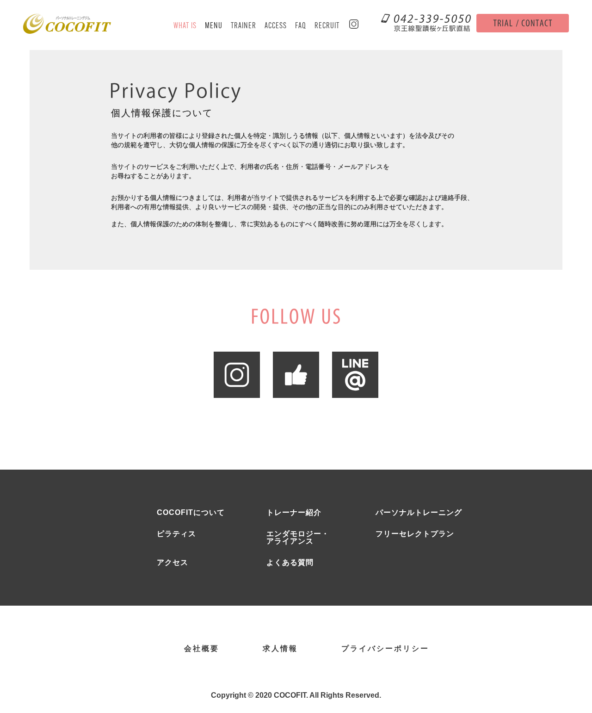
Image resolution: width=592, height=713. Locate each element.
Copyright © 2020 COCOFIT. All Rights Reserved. (296, 695)
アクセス (172, 562)
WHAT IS (185, 26)
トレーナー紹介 (293, 512)
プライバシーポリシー (385, 648)
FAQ (300, 26)
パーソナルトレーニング (419, 512)
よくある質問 (290, 562)
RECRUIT (326, 26)
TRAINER (243, 26)
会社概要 (201, 648)
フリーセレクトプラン (415, 534)
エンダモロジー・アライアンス (297, 537)
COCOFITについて (191, 512)
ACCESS (276, 26)
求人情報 (280, 648)
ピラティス (176, 534)
